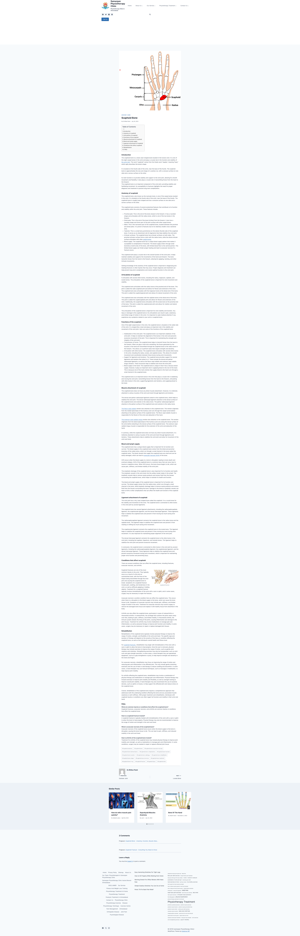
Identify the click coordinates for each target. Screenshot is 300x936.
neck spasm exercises (172, 894)
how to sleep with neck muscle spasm (175, 888)
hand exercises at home (173, 882)
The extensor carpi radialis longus (132, 419)
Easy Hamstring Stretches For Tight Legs (147, 872)
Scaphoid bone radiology (143, 755)
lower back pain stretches (187, 892)
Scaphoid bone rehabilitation (159, 755)
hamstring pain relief (186, 879)
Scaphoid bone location (128, 755)
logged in (130, 861)
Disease (124, 903)
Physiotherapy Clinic (121, 900)
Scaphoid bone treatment (157, 758)
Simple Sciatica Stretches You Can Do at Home (149, 886)
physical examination (182, 897)
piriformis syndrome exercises (174, 904)
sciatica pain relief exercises (184, 909)
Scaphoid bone (138, 748)
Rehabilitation (128, 147)
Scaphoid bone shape (128, 758)
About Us (128, 872)
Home (130, 5)
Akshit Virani (173, 815)
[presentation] (121, 800)
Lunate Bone (177, 777)
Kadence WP (186, 931)
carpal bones (147, 239)
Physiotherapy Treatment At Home (117, 891)
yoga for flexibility (184, 919)
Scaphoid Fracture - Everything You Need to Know (141, 850)
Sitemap (120, 872)
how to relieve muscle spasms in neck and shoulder (178, 886)
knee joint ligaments (177, 890)
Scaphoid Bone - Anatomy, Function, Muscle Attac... (142, 841)
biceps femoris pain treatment (186, 875)
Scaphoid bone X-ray (127, 761)
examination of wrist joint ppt (175, 879)
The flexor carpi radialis (128, 408)
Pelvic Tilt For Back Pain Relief (144, 889)
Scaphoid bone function (163, 751)
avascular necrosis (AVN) (152, 455)
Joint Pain (124, 912)
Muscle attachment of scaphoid (133, 139)
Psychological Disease (117, 915)
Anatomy (124, 115)
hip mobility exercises (192, 882)
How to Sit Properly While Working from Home (149, 876)
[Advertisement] (150, 33)
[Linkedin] (112, 14)
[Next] (188, 807)
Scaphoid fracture (140, 761)
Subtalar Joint (123, 777)
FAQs (125, 149)
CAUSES (185, 877)
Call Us (105, 19)
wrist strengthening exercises (174, 919)
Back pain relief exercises (174, 875)
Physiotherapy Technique (111, 906)
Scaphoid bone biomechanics (130, 751)
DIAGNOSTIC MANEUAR (192, 877)
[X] (106, 928)
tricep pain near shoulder (186, 917)
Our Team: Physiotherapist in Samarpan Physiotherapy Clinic (114, 876)
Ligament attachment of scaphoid (133, 143)
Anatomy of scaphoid (130, 133)
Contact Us (109, 900)
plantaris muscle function (173, 907)
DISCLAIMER (112, 885)
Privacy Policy (112, 872)
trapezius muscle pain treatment (174, 917)
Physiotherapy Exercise (113, 903)
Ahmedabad (123, 909)
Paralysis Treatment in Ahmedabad (117, 897)
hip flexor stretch (183, 882)
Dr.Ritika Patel (126, 121)
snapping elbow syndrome (173, 913)
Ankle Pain (184, 873)
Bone (129, 115)
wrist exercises (195, 917)
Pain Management (112, 909)
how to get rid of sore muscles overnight (176, 884)
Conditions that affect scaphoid (133, 145)
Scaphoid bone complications (147, 751)
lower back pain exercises (174, 892)
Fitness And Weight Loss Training (116, 888)
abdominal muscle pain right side (174, 873)
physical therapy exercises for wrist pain (176, 899)
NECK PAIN (195, 892)
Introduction (126, 131)
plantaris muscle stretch (172, 909)
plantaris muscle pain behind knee (185, 907)
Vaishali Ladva (116, 818)
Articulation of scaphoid (130, 135)
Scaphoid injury (151, 761)
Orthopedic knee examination (184, 894)
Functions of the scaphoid (131, 137)
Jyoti (142, 818)
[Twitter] (106, 14)
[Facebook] (102, 14)
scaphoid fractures (130, 645)
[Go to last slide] (111, 807)
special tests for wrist (184, 915)
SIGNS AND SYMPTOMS (184, 911)
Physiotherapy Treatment (117, 894)
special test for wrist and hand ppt (186, 913)
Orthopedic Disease (113, 912)
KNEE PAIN (185, 890)
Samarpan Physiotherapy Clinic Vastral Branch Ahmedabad (116, 881)
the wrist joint (125, 162)
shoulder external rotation (173, 911)
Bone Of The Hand (175, 813)
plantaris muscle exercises (186, 904)
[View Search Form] (150, 14)
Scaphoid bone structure (142, 758)
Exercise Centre (125, 906)
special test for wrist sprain (173, 915)
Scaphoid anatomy (127, 748)
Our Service (121, 885)
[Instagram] (109, 14)
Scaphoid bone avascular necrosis (153, 748)
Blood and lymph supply (130, 141)
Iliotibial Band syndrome (188, 888)
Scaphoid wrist (162, 761)
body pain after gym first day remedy (175, 877)
